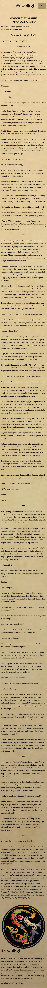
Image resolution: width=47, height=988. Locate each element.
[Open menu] (3, 5)
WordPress (19, 983)
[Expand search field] (42, 6)
